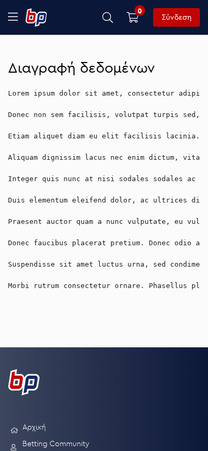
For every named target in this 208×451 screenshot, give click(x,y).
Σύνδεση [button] (176, 17)
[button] (108, 17)
